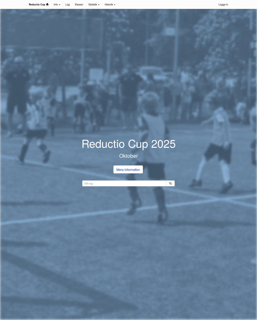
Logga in (223, 4)
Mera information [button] (128, 169)
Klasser (79, 4)
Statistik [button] (93, 4)
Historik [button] (109, 4)
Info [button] (56, 4)
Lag (68, 4)
